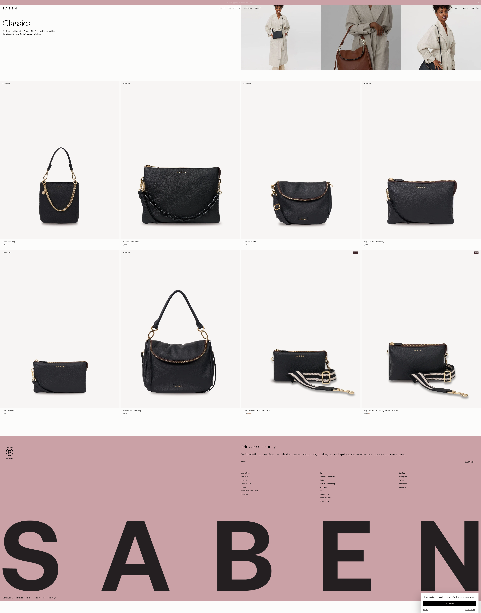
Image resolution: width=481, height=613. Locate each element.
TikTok (401, 480)
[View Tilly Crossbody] (59, 332)
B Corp (243, 487)
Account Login (325, 498)
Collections (234, 8)
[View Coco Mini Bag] (59, 163)
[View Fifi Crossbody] (300, 163)
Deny (425, 609)
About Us (244, 477)
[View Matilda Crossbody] (180, 163)
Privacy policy (40, 598)
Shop (222, 8)
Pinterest (402, 487)
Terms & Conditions (327, 477)
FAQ (321, 491)
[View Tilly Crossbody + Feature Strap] (300, 332)
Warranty (323, 487)
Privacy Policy (325, 501)
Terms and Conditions (24, 598)
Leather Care (246, 484)
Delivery (323, 480)
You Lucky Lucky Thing (249, 491)
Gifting (248, 8)
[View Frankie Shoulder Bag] (180, 332)
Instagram (403, 477)
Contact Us (324, 494)
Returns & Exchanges (328, 484)
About (258, 8)
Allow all (449, 603)
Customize (470, 609)
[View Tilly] (421, 163)
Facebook (403, 484)
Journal (244, 480)
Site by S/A (52, 598)
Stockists (244, 494)
